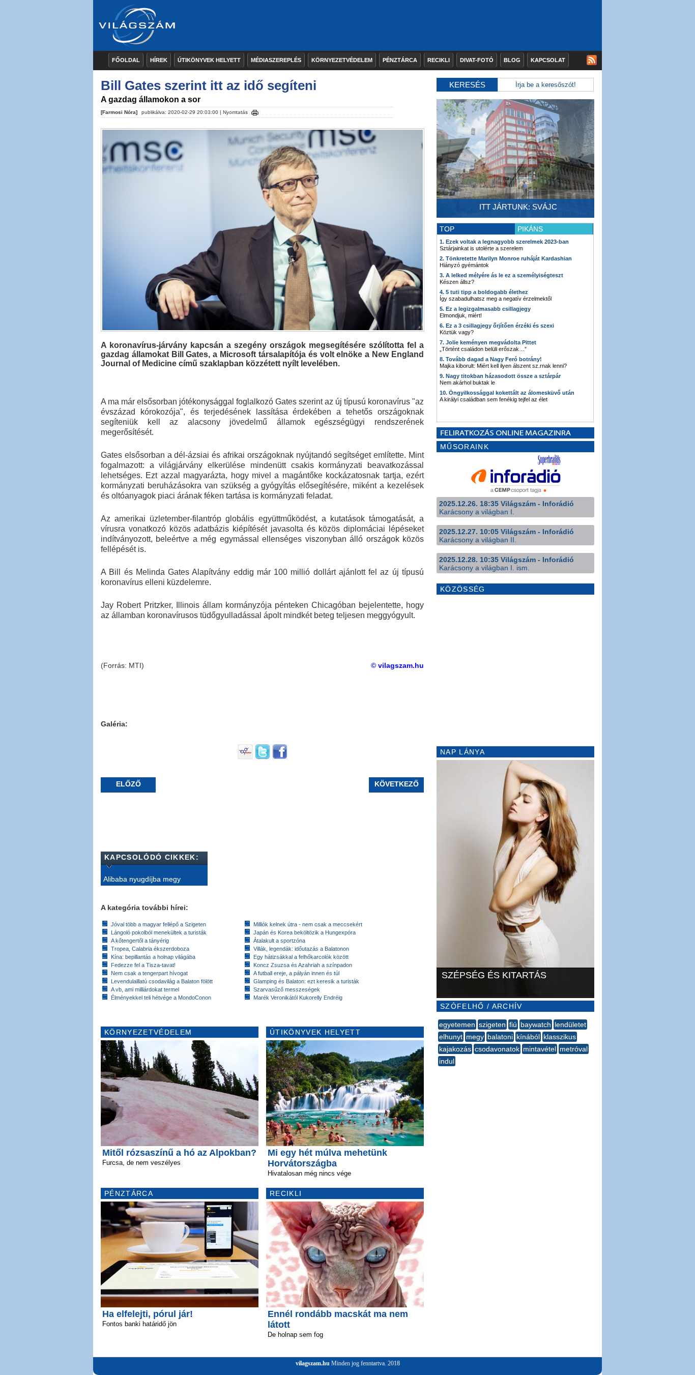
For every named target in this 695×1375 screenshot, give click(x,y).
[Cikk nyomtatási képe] (254, 111)
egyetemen (457, 1024)
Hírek (158, 60)
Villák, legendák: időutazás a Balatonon (301, 949)
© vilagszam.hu (397, 665)
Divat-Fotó (477, 60)
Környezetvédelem (341, 60)
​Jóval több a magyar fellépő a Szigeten (158, 924)
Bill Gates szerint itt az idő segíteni (208, 85)
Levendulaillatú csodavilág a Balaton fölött (162, 981)
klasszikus (559, 1037)
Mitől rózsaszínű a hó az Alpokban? (179, 1153)
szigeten (492, 1024)
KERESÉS (467, 84)
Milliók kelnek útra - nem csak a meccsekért (307, 924)
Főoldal (126, 60)
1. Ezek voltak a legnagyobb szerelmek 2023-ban (504, 242)
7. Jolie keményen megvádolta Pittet (488, 342)
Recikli (438, 60)
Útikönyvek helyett (209, 60)
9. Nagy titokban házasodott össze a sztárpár (500, 376)
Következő (396, 784)
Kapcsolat (548, 60)
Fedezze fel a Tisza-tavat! (143, 965)
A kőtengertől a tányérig (140, 941)
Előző (128, 784)
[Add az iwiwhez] (245, 757)
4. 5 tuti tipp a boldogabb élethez (484, 292)
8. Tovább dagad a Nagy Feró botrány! (491, 359)
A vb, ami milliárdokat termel (145, 989)
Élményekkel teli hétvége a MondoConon (161, 997)
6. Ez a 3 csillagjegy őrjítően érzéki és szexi (497, 326)
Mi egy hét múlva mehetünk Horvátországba (327, 1158)
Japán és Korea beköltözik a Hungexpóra (304, 932)
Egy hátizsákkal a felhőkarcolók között (301, 957)
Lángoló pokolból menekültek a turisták (159, 932)
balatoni (500, 1037)
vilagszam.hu (313, 1363)
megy (475, 1037)
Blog (512, 60)
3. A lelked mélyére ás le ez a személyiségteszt (501, 275)
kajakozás (455, 1049)
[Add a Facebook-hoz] (279, 757)
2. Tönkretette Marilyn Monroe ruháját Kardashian (506, 258)
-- (439, 1072)
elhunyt (450, 1037)
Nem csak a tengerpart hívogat (149, 973)
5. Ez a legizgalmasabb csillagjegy (485, 309)
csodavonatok (497, 1049)
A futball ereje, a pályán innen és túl (296, 973)
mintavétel (539, 1049)
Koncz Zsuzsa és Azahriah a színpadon (302, 965)
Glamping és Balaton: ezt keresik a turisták (306, 981)
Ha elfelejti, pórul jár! (147, 1314)
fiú (513, 1024)
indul (446, 1061)
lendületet (570, 1024)
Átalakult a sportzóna (279, 941)
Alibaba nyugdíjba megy (142, 879)
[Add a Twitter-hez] (262, 757)
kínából (528, 1037)
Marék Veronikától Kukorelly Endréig (297, 997)
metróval (574, 1049)
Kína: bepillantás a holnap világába (153, 957)
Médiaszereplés (276, 60)
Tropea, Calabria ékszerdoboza (150, 949)
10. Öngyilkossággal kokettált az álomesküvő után (507, 393)
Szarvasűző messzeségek (286, 989)
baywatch (535, 1024)
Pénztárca (400, 60)
